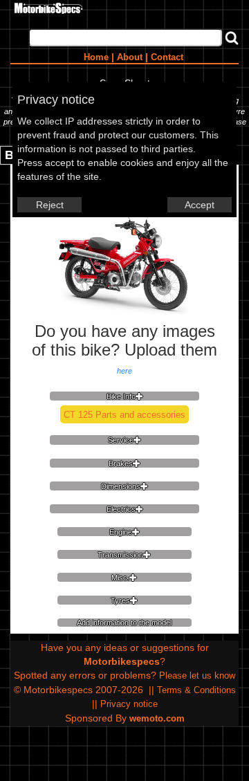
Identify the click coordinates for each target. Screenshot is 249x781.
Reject (50, 204)
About (129, 57)
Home (96, 57)
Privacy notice (129, 704)
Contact (167, 57)
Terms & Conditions (196, 690)
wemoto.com (157, 718)
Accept (199, 204)
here (124, 371)
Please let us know (197, 675)
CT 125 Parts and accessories (124, 415)
